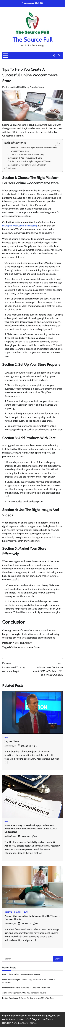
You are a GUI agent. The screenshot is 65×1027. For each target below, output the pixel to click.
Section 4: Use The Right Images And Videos (31, 161)
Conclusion (11, 168)
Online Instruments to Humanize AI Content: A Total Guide (26, 987)
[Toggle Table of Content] (56, 143)
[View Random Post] (53, 55)
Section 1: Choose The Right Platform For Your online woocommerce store (34, 149)
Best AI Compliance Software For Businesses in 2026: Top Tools (28, 998)
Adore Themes (29, 1022)
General (8, 912)
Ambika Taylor (37, 87)
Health (17, 912)
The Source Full (33, 39)
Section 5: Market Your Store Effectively (28, 165)
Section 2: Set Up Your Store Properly (27, 154)
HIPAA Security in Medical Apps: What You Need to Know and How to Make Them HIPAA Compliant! (31, 828)
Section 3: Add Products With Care (26, 158)
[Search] (59, 55)
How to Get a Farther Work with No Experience (21, 974)
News (16, 642)
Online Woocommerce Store (24, 647)
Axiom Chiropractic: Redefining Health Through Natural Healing (32, 917)
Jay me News (12, 741)
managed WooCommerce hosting (19, 225)
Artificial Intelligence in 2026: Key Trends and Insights (24, 993)
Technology (26, 642)
